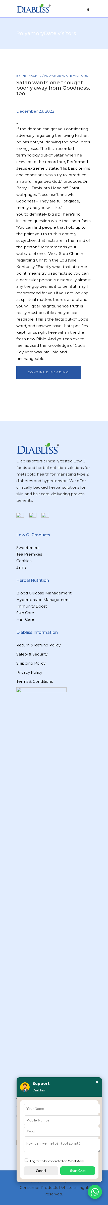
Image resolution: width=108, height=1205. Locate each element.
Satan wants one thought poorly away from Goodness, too (53, 88)
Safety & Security (31, 654)
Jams (21, 567)
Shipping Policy (30, 663)
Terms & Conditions (34, 681)
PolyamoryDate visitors (66, 75)
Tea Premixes (29, 554)
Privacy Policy (29, 672)
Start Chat (77, 1171)
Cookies (23, 560)
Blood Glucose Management (44, 593)
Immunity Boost (31, 606)
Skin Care (25, 612)
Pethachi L (32, 75)
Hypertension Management (43, 599)
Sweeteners (27, 547)
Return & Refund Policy (38, 645)
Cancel (41, 1171)
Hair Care (25, 619)
